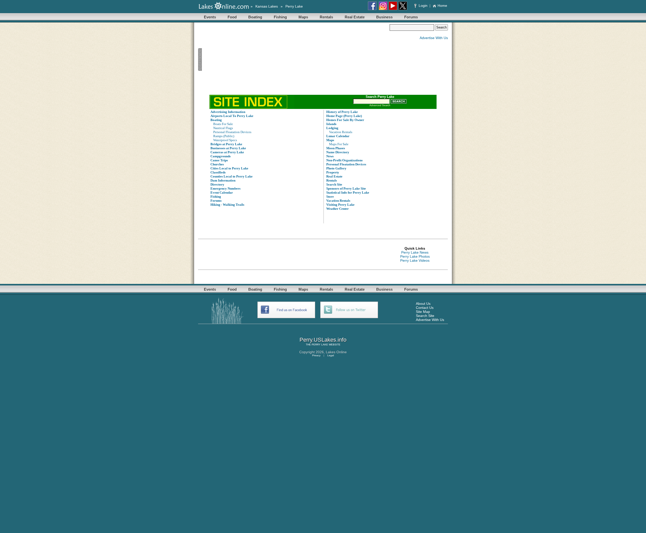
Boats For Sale (223, 124)
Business (384, 17)
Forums (411, 17)
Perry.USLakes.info (323, 340)
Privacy (316, 355)
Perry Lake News (414, 252)
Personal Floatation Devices (232, 132)
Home (442, 6)
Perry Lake (294, 6)
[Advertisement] (294, 59)
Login (423, 6)
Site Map (423, 312)
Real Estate (355, 17)
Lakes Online (336, 352)
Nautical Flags (223, 128)
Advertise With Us (434, 38)
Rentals (326, 17)
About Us (423, 304)
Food (232, 17)
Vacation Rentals (340, 132)
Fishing (280, 17)
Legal (330, 355)
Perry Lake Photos (415, 256)
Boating (255, 17)
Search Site (425, 316)
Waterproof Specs (225, 140)
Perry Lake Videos (414, 260)
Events (210, 17)
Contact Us (425, 308)
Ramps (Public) (223, 136)
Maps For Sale (338, 144)
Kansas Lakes (266, 6)
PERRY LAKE (320, 344)
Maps (303, 17)
